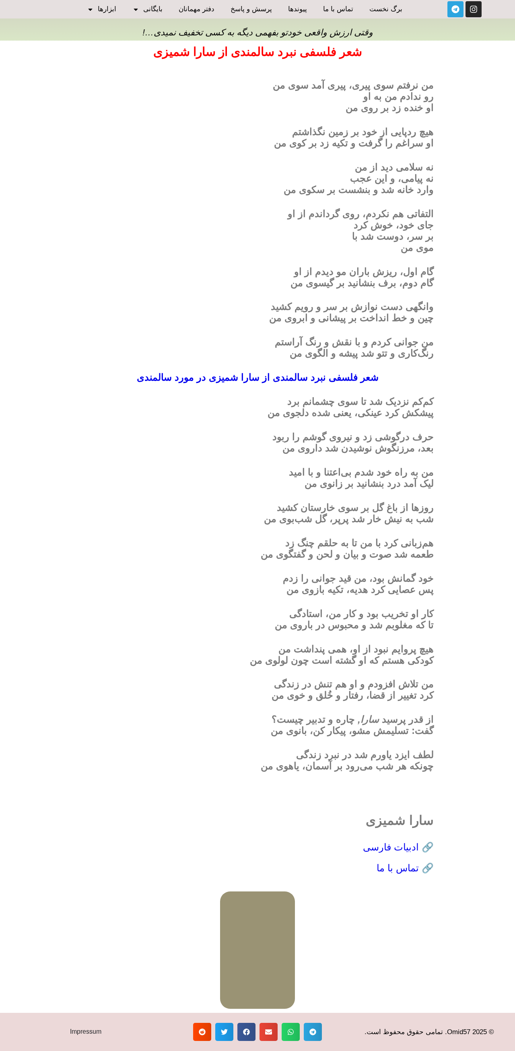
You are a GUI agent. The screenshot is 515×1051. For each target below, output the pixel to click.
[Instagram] (474, 9)
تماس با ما (338, 9)
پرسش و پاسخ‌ (251, 9)
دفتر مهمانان (196, 9)
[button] (313, 1032)
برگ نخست (385, 9)
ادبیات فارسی (392, 847)
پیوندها (297, 9)
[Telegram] (455, 9)
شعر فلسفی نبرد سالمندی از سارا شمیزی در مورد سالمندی (258, 377)
